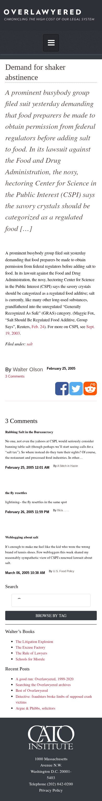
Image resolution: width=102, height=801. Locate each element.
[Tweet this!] (76, 393)
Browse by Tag (51, 615)
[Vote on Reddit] (90, 393)
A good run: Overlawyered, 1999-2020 (44, 678)
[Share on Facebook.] (62, 393)
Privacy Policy (51, 790)
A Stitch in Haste (67, 465)
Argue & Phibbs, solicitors (35, 708)
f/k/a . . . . (63, 510)
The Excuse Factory (30, 647)
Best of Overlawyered (32, 690)
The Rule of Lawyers (31, 653)
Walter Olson (28, 369)
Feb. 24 (38, 326)
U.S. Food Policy (63, 571)
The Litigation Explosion (34, 641)
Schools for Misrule (30, 659)
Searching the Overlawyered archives (43, 684)
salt (29, 343)
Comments (15, 376)
